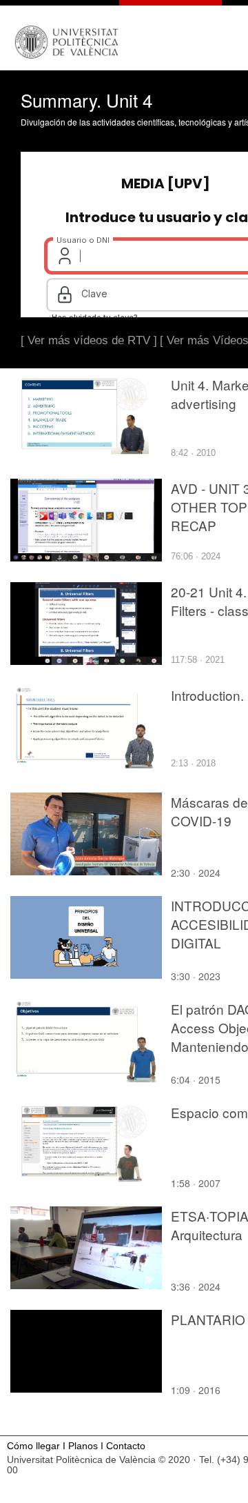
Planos (83, 1446)
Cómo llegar (33, 1446)
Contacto (125, 1446)
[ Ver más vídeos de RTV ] (89, 340)
